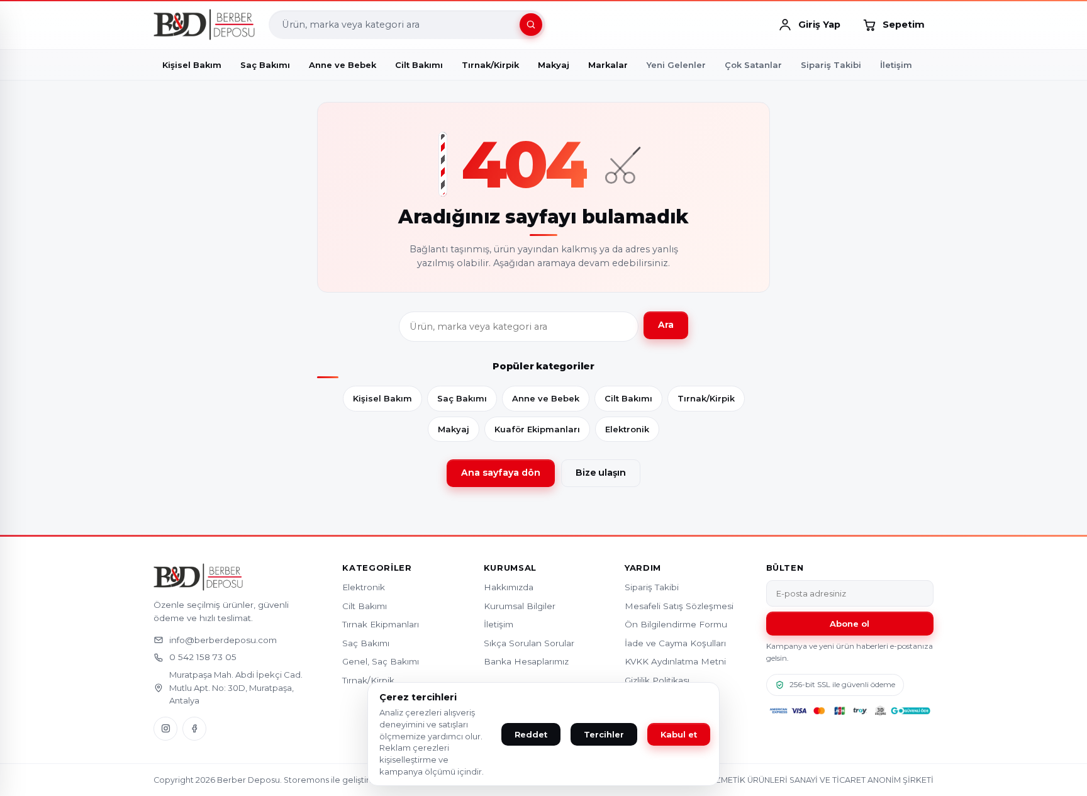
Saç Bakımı (462, 398)
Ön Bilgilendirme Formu (676, 624)
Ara (666, 324)
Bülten (785, 568)
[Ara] (531, 24)
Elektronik (627, 429)
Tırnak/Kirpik (706, 398)
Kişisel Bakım (382, 398)
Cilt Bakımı (628, 398)
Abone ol (849, 624)
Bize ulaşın (601, 472)
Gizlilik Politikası (657, 680)
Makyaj (453, 429)
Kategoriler (376, 568)
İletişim (896, 65)
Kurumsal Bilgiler (519, 606)
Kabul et (679, 734)
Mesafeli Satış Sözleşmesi (679, 606)
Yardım (643, 568)
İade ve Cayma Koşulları (675, 643)
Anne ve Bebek (545, 398)
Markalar (608, 65)
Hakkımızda (508, 587)
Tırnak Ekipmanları (380, 624)
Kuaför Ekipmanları (537, 429)
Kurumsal (510, 568)
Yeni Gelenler (676, 65)
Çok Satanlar (753, 65)
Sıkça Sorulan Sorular (529, 643)
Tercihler (604, 734)
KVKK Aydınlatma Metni (675, 661)
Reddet (531, 734)
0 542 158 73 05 (203, 657)
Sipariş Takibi (831, 65)
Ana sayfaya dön (500, 472)
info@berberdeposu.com (223, 640)
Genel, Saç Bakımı (380, 661)
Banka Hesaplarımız (526, 661)
